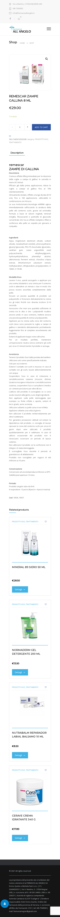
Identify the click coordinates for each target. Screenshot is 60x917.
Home (22, 43)
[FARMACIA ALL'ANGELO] (28, 29)
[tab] (17, 153)
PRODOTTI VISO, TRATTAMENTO (25, 521)
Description (17, 152)
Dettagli (18, 589)
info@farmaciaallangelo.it (23, 13)
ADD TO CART (41, 127)
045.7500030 (18, 8)
